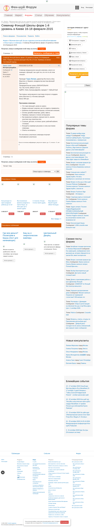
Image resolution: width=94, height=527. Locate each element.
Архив (49, 486)
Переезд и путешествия (54, 509)
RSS (58, 57)
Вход (82, 7)
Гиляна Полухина (72, 348)
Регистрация (89, 7)
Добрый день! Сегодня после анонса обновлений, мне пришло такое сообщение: (78, 326)
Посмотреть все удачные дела (79, 75)
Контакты (35, 470)
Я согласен (64, 522)
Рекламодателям (21, 479)
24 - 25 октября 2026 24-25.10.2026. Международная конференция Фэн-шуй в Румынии (78, 423)
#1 (59, 65)
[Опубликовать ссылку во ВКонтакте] (50, 65)
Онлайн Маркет (20, 461)
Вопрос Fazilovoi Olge (78, 191)
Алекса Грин (70, 360)
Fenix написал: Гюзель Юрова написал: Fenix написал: (76, 201)
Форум (6, 21)
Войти (2, 459)
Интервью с (79, 194)
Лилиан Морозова (72, 345)
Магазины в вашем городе (23, 463)
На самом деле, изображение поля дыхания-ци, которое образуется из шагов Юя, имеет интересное (78, 253)
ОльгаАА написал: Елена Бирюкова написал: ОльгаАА (78, 167)
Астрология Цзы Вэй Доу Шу (55, 488)
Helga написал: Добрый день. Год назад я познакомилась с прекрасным (78, 138)
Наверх (3, 472)
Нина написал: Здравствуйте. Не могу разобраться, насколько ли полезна (78, 177)
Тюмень (83, 363)
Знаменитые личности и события (56, 495)
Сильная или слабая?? (78, 172)
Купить (11, 213)
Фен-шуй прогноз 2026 (77, 461)
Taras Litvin (7, 66)
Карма (34, 479)
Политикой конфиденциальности (50, 523)
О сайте (34, 461)
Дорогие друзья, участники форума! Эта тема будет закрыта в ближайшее (77, 157)
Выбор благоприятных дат (80, 271)
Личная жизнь (51, 505)
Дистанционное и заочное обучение (56, 463)
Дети (49, 492)
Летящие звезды (52, 503)
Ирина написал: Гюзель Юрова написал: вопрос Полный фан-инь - (78, 264)
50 (11, 70)
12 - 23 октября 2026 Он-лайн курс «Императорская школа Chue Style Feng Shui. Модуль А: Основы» (78, 415)
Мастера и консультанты (54, 467)
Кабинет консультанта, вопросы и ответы (58, 465)
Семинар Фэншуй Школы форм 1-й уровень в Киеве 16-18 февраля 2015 (32, 22)
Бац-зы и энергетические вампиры (30, 235)
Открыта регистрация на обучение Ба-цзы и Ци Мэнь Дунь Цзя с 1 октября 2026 (78, 306)
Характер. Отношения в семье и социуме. (58, 516)
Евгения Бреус (71, 363)
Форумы (19, 469)
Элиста (85, 348)
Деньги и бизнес (52, 490)
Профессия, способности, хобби (56, 514)
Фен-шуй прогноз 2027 (77, 505)
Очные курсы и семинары (13, 43)
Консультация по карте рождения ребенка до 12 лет (6, 202)
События (47, 453)
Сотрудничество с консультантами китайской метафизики (39, 474)
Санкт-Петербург (85, 360)
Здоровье (50, 494)
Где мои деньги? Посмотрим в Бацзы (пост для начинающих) (10, 237)
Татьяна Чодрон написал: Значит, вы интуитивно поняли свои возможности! (77, 218)
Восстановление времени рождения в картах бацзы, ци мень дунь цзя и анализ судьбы (23, 204)
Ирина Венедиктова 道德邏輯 (76, 355)
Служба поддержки (11, 523)
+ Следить (42, 49)
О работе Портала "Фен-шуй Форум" (56, 507)
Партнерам (22, 477)
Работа (73, 312)
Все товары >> (56, 219)
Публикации (16, 453)
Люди (18, 475)
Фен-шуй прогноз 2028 (77, 507)
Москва (85, 345)
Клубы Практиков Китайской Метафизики (58, 501)
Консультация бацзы (78, 223)
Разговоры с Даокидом (78, 301)
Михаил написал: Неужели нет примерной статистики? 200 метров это (78, 295)
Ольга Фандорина (72, 351)
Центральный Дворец (50, 234)
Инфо (34, 459)
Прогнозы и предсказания (54, 478)
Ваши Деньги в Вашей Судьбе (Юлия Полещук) (53, 202)
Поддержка (35, 477)
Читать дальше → (9, 260)
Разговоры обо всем (53, 480)
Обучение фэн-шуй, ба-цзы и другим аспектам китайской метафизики (30, 21)
